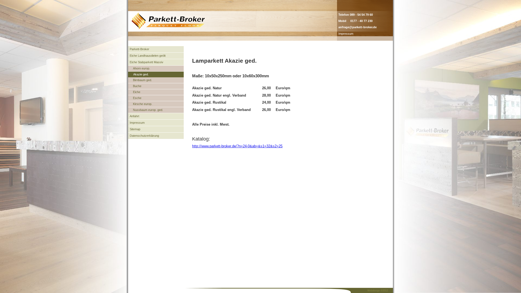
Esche (137, 98)
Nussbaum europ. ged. (148, 110)
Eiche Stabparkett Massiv (146, 62)
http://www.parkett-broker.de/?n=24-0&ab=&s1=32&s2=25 (237, 146)
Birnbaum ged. (142, 80)
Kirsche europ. (142, 104)
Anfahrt (134, 116)
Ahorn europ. (141, 68)
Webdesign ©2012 (377, 290)
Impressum (345, 33)
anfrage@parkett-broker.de (357, 27)
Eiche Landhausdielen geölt (148, 55)
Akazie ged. (141, 74)
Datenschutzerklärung (144, 135)
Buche (137, 86)
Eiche (136, 92)
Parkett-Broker (139, 49)
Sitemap (135, 129)
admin (359, 33)
